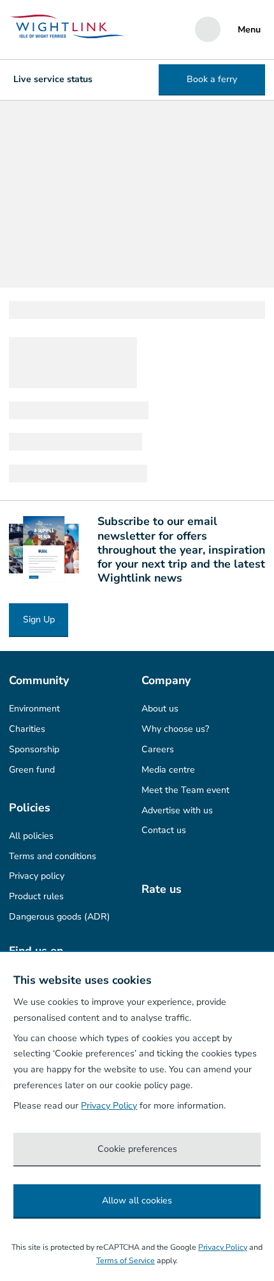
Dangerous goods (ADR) (59, 917)
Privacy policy (36, 876)
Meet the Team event (185, 790)
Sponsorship (34, 749)
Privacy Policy (109, 1106)
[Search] (207, 29)
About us (159, 709)
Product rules (36, 896)
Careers (157, 749)
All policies (31, 836)
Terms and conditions (52, 856)
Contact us (163, 830)
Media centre (168, 770)
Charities (27, 729)
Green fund (32, 770)
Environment (34, 709)
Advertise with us (177, 810)
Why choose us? (175, 729)
